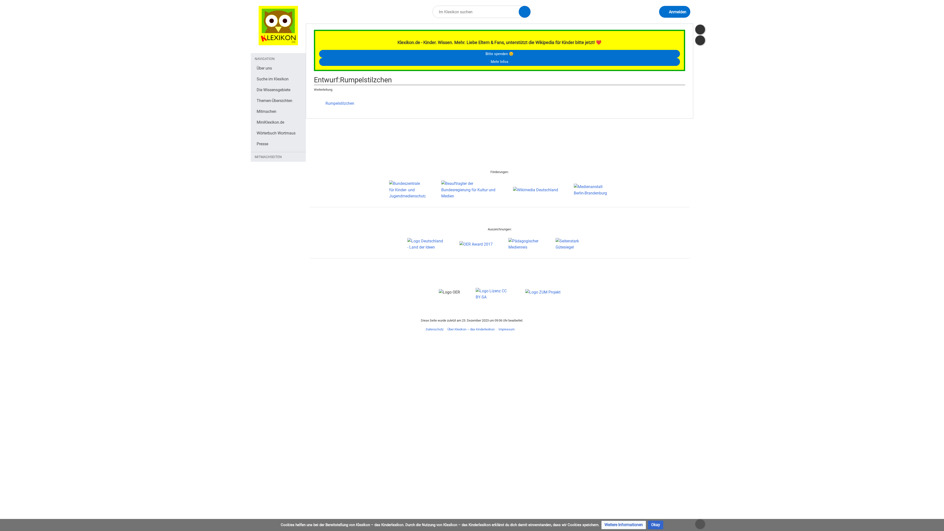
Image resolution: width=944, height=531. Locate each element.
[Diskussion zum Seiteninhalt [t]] (700, 29)
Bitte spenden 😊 (500, 54)
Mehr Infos (499, 61)
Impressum (507, 329)
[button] (623, 525)
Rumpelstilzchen (339, 103)
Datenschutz (434, 329)
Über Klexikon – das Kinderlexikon (471, 329)
